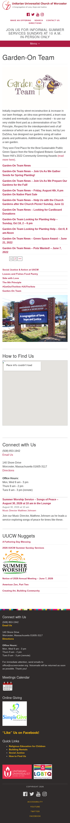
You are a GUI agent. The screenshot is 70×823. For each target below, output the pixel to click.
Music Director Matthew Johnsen (19, 510)
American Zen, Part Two (15, 584)
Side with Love (10, 278)
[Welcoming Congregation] (43, 771)
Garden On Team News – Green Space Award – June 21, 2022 (34, 240)
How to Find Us (17, 756)
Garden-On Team (11, 291)
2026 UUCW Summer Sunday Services (23, 547)
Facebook (35, 816)
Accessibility (35, 802)
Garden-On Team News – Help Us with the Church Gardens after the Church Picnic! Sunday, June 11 (33, 202)
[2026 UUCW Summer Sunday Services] (35, 562)
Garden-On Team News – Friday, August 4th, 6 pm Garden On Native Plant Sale (32, 192)
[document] (35, 326)
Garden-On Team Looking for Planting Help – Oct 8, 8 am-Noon (34, 231)
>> (19, 258)
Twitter (35, 811)
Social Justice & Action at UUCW (20, 270)
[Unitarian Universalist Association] (17, 771)
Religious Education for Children (27, 746)
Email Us (7, 454)
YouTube (35, 807)
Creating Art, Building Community (21, 590)
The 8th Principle (11, 282)
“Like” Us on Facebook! (20, 732)
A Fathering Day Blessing (16, 541)
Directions (35, 23)
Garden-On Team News (16, 165)
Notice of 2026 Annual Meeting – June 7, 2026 (27, 578)
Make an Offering (20, 20)
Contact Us (53, 20)
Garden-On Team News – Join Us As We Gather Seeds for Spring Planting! (31, 173)
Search (39, 20)
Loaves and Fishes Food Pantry (20, 274)
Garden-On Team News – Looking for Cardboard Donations (32, 211)
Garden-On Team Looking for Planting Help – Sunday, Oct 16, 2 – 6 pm (30, 221)
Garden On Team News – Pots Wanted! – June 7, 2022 (32, 250)
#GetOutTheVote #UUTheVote (18, 286)
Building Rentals (18, 749)
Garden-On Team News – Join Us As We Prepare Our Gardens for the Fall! (34, 183)
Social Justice (17, 753)
